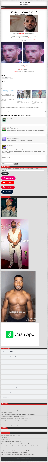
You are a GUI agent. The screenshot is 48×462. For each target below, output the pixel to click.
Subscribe (5, 173)
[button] (11, 52)
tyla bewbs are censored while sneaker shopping (11, 416)
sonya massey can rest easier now (8, 405)
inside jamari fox (24, 2)
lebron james (19, 107)
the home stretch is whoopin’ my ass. (8, 425)
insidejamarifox (9, 107)
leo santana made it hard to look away (8, 410)
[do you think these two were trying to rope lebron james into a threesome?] (9, 96)
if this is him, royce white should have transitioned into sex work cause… (15, 414)
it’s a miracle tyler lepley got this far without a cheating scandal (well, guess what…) (22, 445)
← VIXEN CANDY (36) (5, 111)
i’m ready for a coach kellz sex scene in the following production (14, 422)
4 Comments (30, 14)
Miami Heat (24, 107)
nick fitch (29, 107)
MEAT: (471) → (44, 111)
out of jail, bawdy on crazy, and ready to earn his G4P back (12, 418)
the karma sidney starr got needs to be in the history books (17, 443)
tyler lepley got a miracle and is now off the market (17, 452)
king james (14, 107)
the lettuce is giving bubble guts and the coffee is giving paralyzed (20, 450)
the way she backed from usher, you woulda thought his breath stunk (20, 454)
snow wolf (33, 107)
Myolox (2, 443)
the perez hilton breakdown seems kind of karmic (11, 420)
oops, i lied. (3, 412)
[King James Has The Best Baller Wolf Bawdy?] (39, 94)
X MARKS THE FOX (22, 9)
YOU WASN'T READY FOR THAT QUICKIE (31, 9)
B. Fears (8, 118)
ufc (38, 107)
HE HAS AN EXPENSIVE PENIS (15, 9)
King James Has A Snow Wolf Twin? (24, 12)
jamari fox (17, 14)
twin (37, 107)
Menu (4, 7)
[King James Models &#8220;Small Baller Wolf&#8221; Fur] (24, 94)
